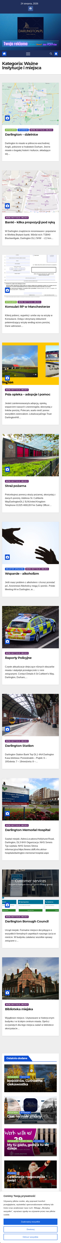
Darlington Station (19, 746)
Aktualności (11, 130)
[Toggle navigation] (28, 53)
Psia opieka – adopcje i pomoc (27, 394)
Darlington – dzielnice (21, 134)
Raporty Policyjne (18, 658)
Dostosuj (30, 1229)
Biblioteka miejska (19, 1009)
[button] (51, 53)
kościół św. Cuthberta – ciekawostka (26, 1082)
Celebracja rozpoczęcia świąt (26, 1178)
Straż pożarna (15, 486)
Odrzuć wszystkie (30, 1237)
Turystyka (25, 1077)
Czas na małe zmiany (24, 1116)
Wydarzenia (23, 130)
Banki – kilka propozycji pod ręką (30, 222)
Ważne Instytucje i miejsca (41, 130)
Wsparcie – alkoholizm (22, 574)
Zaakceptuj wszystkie (30, 1222)
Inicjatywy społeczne (15, 569)
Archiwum (12, 1173)
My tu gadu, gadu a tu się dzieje (28, 1146)
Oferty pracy (26, 1141)
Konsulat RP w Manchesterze (27, 307)
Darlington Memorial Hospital (27, 830)
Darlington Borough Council (26, 921)
